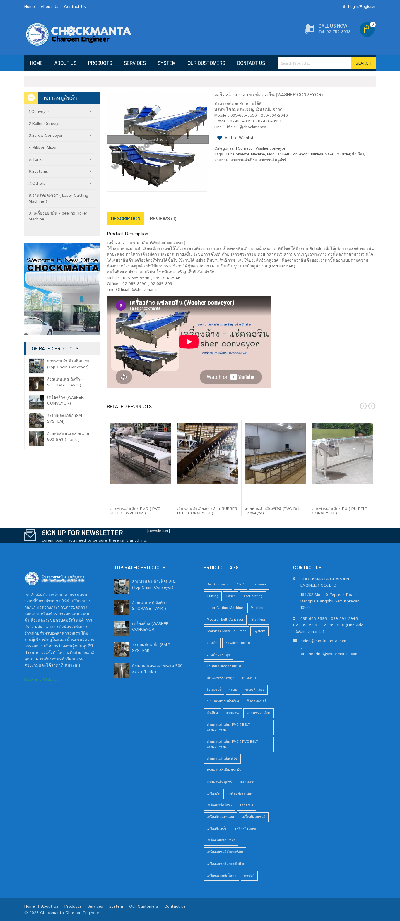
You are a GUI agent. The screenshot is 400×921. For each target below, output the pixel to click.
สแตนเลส (247, 782)
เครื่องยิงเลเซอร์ (253, 817)
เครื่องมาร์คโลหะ (219, 805)
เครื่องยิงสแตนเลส (220, 817)
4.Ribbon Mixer (43, 148)
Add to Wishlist (239, 138)
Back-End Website (41, 679)
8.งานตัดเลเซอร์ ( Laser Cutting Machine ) (58, 198)
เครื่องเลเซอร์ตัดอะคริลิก (225, 852)
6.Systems (38, 171)
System (167, 63)
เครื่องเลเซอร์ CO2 (221, 840)
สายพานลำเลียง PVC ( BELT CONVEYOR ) (228, 727)
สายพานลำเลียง (243, 160)
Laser (230, 596)
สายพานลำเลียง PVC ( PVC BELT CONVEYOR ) (232, 744)
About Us (49, 7)
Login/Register (361, 7)
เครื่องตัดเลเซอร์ (240, 793)
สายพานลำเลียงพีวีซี (222, 758)
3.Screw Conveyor (46, 136)
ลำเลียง (358, 154)
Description (125, 218)
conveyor (259, 584)
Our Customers (206, 63)
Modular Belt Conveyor (286, 154)
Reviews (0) (163, 218)
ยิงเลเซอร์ (214, 689)
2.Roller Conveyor (45, 124)
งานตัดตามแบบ (237, 642)
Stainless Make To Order (329, 154)
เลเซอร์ (249, 875)
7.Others (37, 183)
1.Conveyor (244, 148)
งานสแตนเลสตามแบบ (224, 666)
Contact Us (75, 7)
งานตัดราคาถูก (218, 654)
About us (65, 63)
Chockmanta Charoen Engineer (69, 913)
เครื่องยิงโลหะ (245, 828)
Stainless (258, 619)
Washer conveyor (271, 148)
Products (100, 63)
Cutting (212, 596)
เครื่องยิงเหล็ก (217, 828)
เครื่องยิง (246, 805)
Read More (124, 499)
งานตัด (212, 642)
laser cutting (253, 596)
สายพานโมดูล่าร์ (272, 160)
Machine (258, 154)
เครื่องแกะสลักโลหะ (221, 875)
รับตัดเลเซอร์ (256, 701)
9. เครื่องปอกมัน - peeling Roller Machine (58, 216)
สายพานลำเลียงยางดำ (224, 770)
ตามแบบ (249, 677)
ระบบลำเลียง (254, 689)
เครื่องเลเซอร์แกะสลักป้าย (226, 863)
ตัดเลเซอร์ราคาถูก (220, 677)
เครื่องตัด (213, 793)
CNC (240, 584)
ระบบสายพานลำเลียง (223, 701)
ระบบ (233, 689)
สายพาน (221, 160)
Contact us (251, 63)
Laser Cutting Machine (225, 607)
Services (135, 63)
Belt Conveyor (237, 154)
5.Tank (35, 160)
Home (29, 7)
